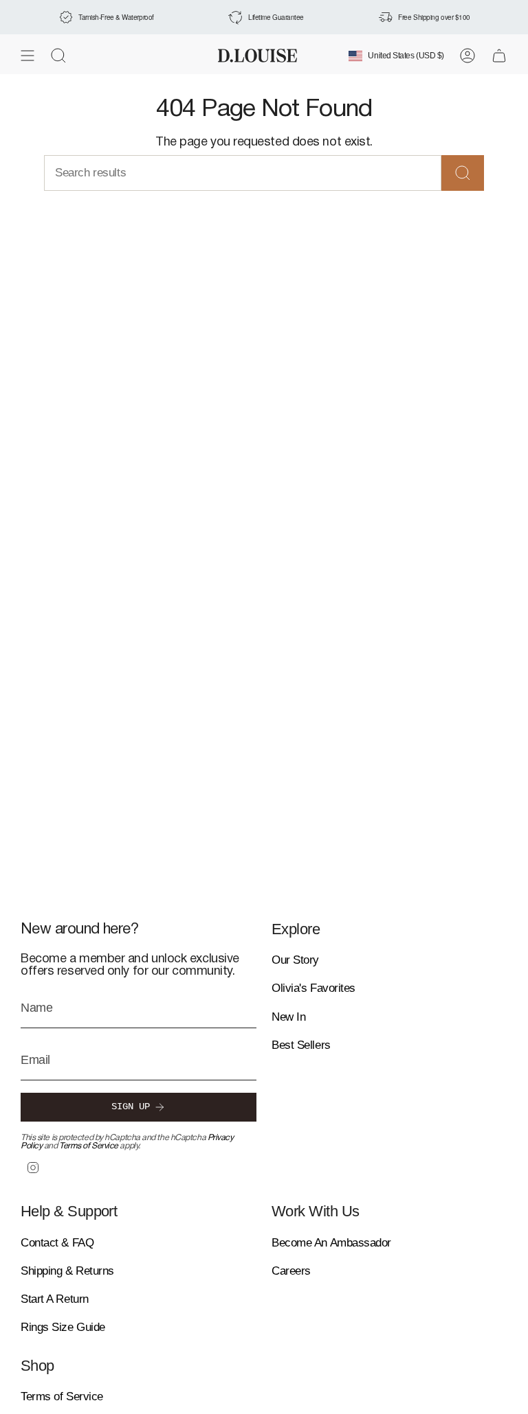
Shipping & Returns (67, 1270)
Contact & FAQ (57, 1242)
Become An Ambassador (331, 1242)
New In (288, 1016)
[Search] (462, 173)
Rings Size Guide (63, 1327)
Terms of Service (88, 1146)
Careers (291, 1270)
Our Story (295, 959)
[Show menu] (27, 55)
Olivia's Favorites (313, 988)
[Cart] (499, 55)
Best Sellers (301, 1045)
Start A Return (55, 1299)
